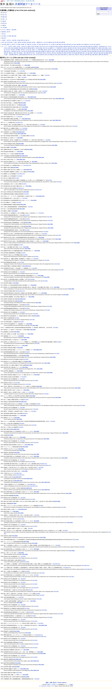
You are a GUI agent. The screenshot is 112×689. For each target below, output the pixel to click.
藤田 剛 (21, 54)
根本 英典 (35, 51)
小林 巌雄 (4, 27)
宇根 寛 (88, 48)
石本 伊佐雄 (74, 53)
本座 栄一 (8, 51)
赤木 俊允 (93, 44)
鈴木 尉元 (45, 54)
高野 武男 (101, 54)
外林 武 (13, 44)
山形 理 (49, 49)
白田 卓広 (49, 53)
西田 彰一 (9, 29)
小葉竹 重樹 (40, 49)
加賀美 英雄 (102, 46)
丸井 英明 (4, 44)
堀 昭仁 (41, 48)
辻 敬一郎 (35, 54)
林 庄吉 (46, 42)
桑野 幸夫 (44, 51)
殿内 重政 (73, 51)
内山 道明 (80, 46)
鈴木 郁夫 (55, 54)
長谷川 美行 (71, 54)
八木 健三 (15, 42)
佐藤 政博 (65, 46)
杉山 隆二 (18, 51)
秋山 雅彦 (106, 53)
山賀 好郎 (63, 49)
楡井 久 (54, 51)
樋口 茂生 (58, 51)
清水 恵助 (63, 44)
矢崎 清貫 (59, 53)
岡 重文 (68, 49)
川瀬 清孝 (81, 49)
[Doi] (21, 122)
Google (105, 9)
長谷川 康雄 (60, 54)
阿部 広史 (82, 54)
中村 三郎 (41, 46)
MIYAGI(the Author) (19, 1)
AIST (8, 1)
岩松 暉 (43, 44)
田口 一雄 (35, 53)
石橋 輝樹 (78, 44)
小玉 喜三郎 (28, 49)
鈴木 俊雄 (40, 54)
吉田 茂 (25, 48)
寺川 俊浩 (34, 44)
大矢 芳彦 (74, 48)
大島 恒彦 (69, 48)
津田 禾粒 (58, 42)
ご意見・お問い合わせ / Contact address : (56, 682)
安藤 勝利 (93, 48)
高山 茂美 (92, 54)
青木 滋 (4, 12)
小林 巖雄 (17, 49)
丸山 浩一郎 (47, 46)
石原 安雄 (69, 53)
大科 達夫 (79, 48)
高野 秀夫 (106, 54)
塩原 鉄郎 (29, 42)
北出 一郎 (107, 46)
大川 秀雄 (18, 44)
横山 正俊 (68, 51)
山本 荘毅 (53, 49)
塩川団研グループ (52, 48)
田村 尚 (44, 53)
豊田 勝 (63, 42)
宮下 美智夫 (99, 48)
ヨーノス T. (4, 46)
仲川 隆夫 (4, 36)
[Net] (21, 71)
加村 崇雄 (85, 46)
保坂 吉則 (70, 46)
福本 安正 (96, 53)
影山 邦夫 (96, 49)
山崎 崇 (45, 49)
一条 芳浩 (10, 46)
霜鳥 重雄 (14, 29)
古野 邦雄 (21, 48)
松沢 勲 (27, 51)
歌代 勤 (54, 42)
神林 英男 (80, 53)
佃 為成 (56, 46)
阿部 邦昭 (87, 54)
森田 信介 (49, 51)
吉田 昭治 (24, 42)
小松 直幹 (39, 44)
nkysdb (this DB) (30, 1)
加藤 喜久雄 (91, 46)
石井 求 (8, 31)
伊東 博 (52, 46)
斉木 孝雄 (101, 49)
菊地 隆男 (11, 54)
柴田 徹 (31, 51)
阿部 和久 (77, 54)
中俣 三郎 (4, 42)
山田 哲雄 (58, 49)
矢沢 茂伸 (64, 53)
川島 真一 (34, 42)
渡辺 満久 (6, 53)
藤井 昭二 (16, 54)
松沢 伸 (23, 51)
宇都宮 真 (29, 44)
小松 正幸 (7, 49)
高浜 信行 (4, 23)
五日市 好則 (9, 42)
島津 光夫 (23, 40)
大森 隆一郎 (23, 44)
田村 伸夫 (40, 53)
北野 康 (19, 42)
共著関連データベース (28, 4)
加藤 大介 (9, 44)
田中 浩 (30, 53)
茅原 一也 (4, 19)
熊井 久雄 (16, 53)
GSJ (12, 1)
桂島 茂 (40, 51)
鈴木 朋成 (50, 54)
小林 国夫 (12, 49)
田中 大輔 (26, 53)
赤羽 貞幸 (30, 54)
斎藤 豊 (38, 42)
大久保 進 (64, 48)
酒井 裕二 (98, 44)
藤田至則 (25, 54)
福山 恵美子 (90, 53)
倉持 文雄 (75, 46)
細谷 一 (7, 54)
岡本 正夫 (72, 49)
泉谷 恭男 (99, 51)
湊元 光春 (73, 44)
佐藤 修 (4, 21)
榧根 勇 (50, 42)
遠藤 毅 (4, 25)
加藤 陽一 (96, 46)
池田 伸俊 (58, 44)
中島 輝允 (36, 46)
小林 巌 (18, 40)
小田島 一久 (34, 49)
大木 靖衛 (9, 36)
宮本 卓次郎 (105, 48)
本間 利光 (13, 51)
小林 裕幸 (22, 49)
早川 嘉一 (4, 34)
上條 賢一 (4, 40)
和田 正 (33, 48)
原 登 (9, 48)
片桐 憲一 (21, 53)
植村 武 (54, 44)
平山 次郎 (91, 49)
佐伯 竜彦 (60, 46)
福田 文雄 (101, 53)
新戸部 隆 (106, 49)
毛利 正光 (78, 51)
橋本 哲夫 (4, 38)
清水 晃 (103, 51)
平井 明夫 (86, 49)
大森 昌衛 (14, 40)
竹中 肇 (83, 44)
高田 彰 (96, 54)
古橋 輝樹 (16, 48)
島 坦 (47, 44)
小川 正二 (4, 29)
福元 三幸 (85, 53)
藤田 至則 (4, 17)
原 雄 (12, 48)
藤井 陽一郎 (88, 44)
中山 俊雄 (27, 46)
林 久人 (42, 42)
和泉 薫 (29, 48)
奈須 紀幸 (84, 48)
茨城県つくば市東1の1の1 (52, 684)
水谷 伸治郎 (84, 51)
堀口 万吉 (45, 48)
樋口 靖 (27, 40)
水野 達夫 (89, 51)
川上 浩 (50, 44)
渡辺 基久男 (108, 51)
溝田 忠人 (11, 53)
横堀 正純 (63, 51)
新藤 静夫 (4, 31)
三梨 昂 (14, 46)
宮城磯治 (71, 684)
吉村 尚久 (9, 40)
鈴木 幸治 (4, 14)
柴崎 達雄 (14, 36)
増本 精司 (59, 48)
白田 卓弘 (54, 53)
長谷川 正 (66, 54)
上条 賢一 (18, 46)
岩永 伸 (77, 49)
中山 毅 (32, 46)
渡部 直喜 (68, 44)
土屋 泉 (37, 48)
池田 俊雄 (94, 51)
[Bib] (24, 71)
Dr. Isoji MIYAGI (42, 686)
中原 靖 (23, 46)
